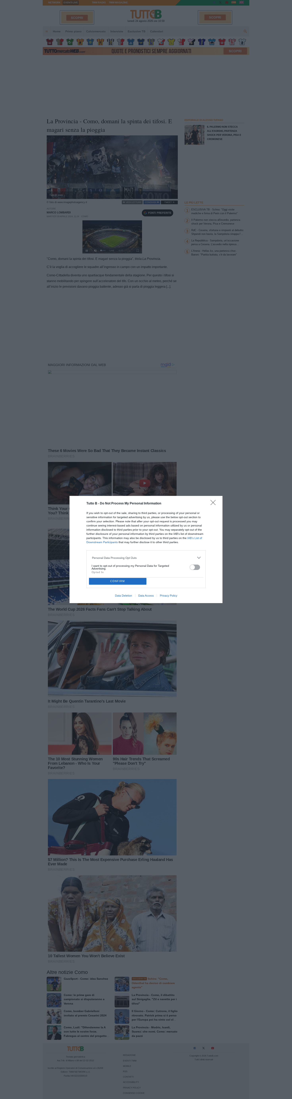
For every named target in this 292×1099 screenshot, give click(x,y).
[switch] (195, 567)
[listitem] (146, 558)
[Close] (214, 504)
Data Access (146, 595)
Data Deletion (123, 595)
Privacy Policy (168, 595)
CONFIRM (117, 581)
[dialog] (146, 549)
